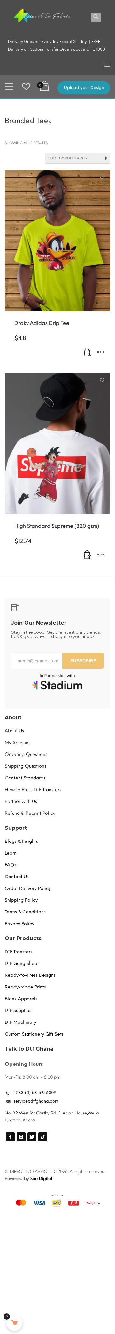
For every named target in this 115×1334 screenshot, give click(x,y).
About (13, 718)
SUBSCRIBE (83, 660)
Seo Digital (41, 1178)
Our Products (23, 938)
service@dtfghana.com (36, 1101)
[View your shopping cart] (44, 86)
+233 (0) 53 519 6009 (34, 1092)
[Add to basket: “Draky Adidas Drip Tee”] (87, 352)
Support (16, 828)
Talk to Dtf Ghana (29, 1049)
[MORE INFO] (100, 352)
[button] (103, 177)
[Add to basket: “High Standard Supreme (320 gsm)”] (87, 555)
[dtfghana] (10, 1136)
